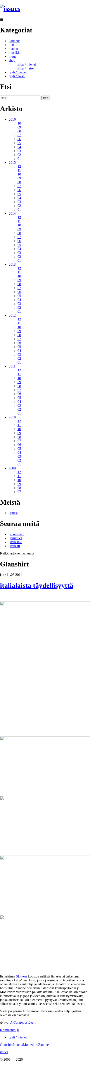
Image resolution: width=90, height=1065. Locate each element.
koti (11, 45)
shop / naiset (26, 68)
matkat (13, 49)
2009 (12, 468)
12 (19, 166)
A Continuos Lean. (23, 1022)
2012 (12, 315)
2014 (12, 213)
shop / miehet (26, 64)
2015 (12, 162)
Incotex (18, 1044)
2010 (12, 417)
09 (19, 127)
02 (19, 155)
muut (12, 56)
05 (19, 143)
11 (19, 170)
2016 (12, 119)
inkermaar (17, 534)
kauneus (14, 41)
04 (19, 147)
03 (19, 151)
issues (4, 1052)
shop (12, 60)
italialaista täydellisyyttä (36, 585)
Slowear (21, 976)
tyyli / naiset (17, 76)
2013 (12, 264)
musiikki (15, 52)
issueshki (16, 542)
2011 (12, 366)
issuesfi (15, 546)
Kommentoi (8, 1030)
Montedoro (30, 1044)
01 (19, 158)
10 (19, 123)
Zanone (43, 1044)
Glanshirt (6, 1044)
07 (19, 135)
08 (19, 131)
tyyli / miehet (18, 72)
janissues (16, 538)
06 (19, 139)
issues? (13, 513)
